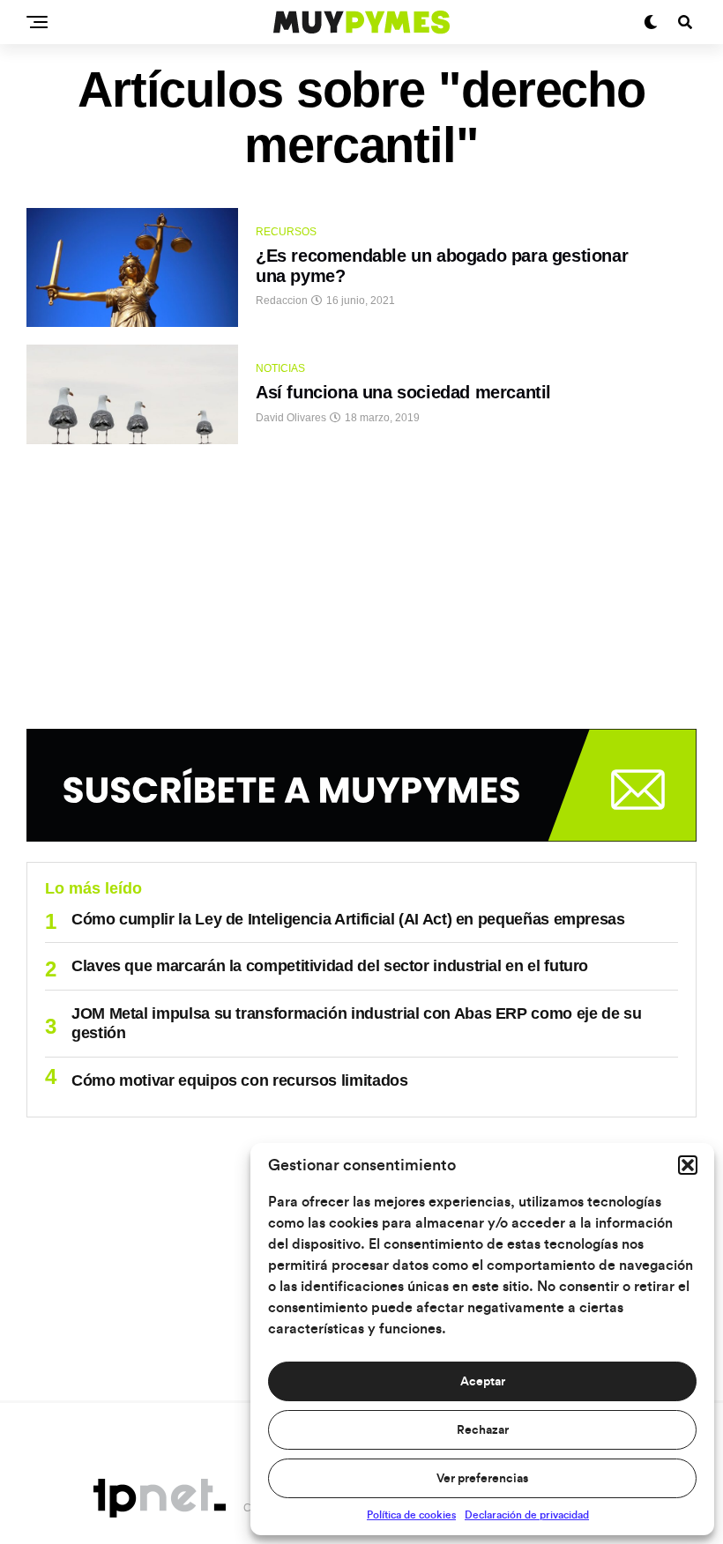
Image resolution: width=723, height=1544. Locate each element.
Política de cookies (411, 1515)
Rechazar (483, 1430)
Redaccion (282, 300)
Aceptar (482, 1382)
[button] (688, 1165)
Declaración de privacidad (527, 1515)
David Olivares (291, 418)
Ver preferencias (482, 1479)
